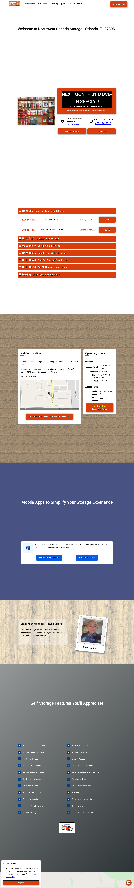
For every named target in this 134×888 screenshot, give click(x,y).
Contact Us (78, 4)
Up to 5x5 (43, 210)
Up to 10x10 (41, 245)
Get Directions (74, 124)
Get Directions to (49, 416)
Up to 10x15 (45, 252)
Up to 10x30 (44, 267)
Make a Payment (119, 4)
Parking (41, 274)
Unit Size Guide (43, 4)
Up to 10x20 (44, 260)
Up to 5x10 (40, 238)
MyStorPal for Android (50, 557)
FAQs (69, 4)
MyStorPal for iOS (87, 557)
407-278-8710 (103, 123)
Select (107, 220)
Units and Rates (29, 4)
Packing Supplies (58, 4)
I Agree (21, 883)
